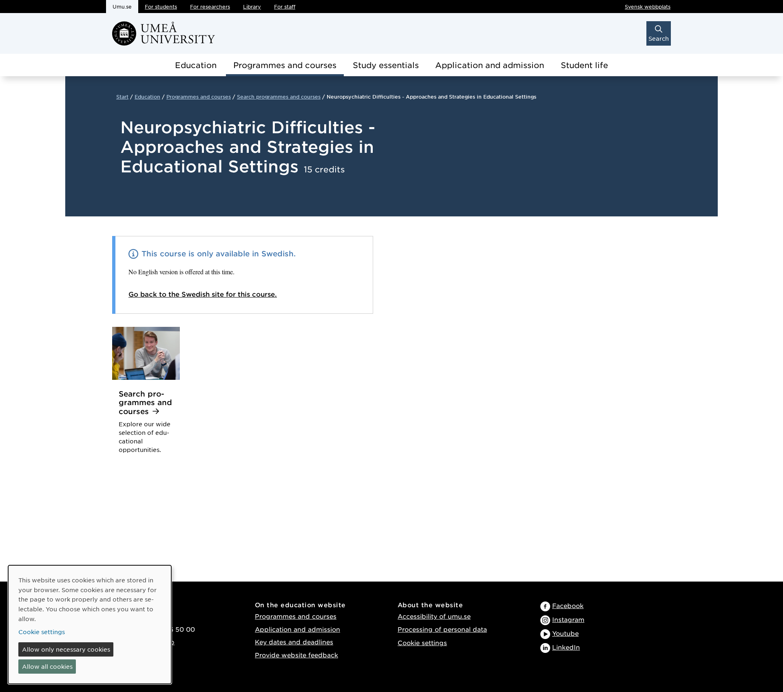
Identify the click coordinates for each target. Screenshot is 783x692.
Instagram (568, 619)
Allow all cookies (47, 666)
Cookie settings (422, 642)
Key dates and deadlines (294, 642)
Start (122, 96)
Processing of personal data (442, 629)
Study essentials (386, 65)
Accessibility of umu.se (434, 616)
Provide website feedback (296, 655)
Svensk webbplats (647, 6)
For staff (284, 6)
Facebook (568, 605)
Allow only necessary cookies (66, 649)
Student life (584, 65)
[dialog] (89, 624)
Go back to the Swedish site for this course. (202, 294)
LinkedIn (566, 647)
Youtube (565, 633)
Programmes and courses (284, 65)
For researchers (210, 6)
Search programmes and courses (279, 96)
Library (252, 6)
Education (196, 65)
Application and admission (489, 65)
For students (161, 6)
